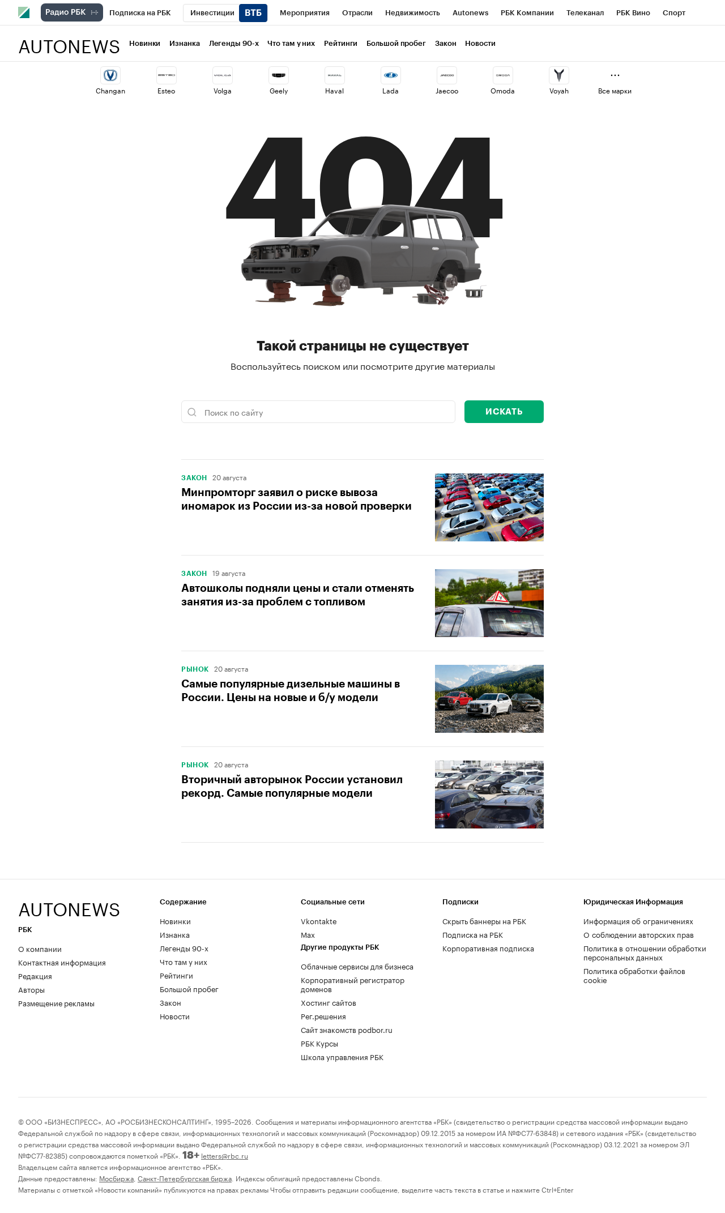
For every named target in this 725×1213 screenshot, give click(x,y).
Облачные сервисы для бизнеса (357, 965)
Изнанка (184, 43)
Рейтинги (340, 43)
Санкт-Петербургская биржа (185, 1177)
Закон (446, 43)
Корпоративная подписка (488, 947)
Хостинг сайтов (328, 1001)
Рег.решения (323, 1015)
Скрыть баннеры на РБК (484, 920)
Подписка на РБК (472, 933)
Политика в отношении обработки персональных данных (644, 952)
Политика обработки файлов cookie (634, 974)
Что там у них (291, 43)
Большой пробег (396, 43)
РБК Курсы (319, 1042)
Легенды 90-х (234, 43)
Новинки (144, 43)
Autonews (69, 39)
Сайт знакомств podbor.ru (347, 1029)
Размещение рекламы (56, 1002)
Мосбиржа (116, 1177)
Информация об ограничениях (638, 920)
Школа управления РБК (342, 1056)
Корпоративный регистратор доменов (352, 983)
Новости (480, 43)
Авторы (31, 988)
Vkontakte (319, 920)
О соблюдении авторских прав (638, 933)
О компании (40, 948)
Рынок (195, 669)
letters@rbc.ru (224, 1155)
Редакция (35, 975)
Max (308, 933)
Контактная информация (62, 961)
